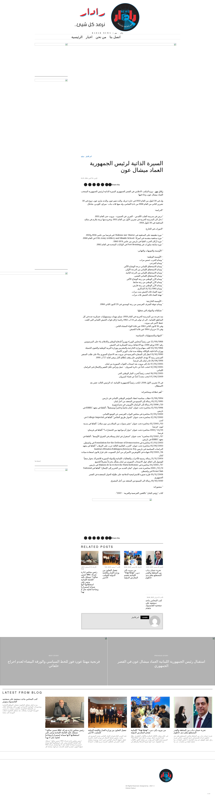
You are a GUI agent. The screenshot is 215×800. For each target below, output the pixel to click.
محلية (82, 156)
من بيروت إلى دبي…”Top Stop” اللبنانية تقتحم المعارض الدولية (132, 574)
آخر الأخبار (89, 156)
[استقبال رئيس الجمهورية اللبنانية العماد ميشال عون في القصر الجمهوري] (161, 661)
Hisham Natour (131, 788)
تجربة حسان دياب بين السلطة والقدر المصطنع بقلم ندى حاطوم (154, 574)
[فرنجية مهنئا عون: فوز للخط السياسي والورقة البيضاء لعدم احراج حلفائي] (53, 661)
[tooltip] (110, 184)
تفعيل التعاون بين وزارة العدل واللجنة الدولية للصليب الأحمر (111, 574)
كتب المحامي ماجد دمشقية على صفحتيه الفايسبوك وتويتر (154, 604)
